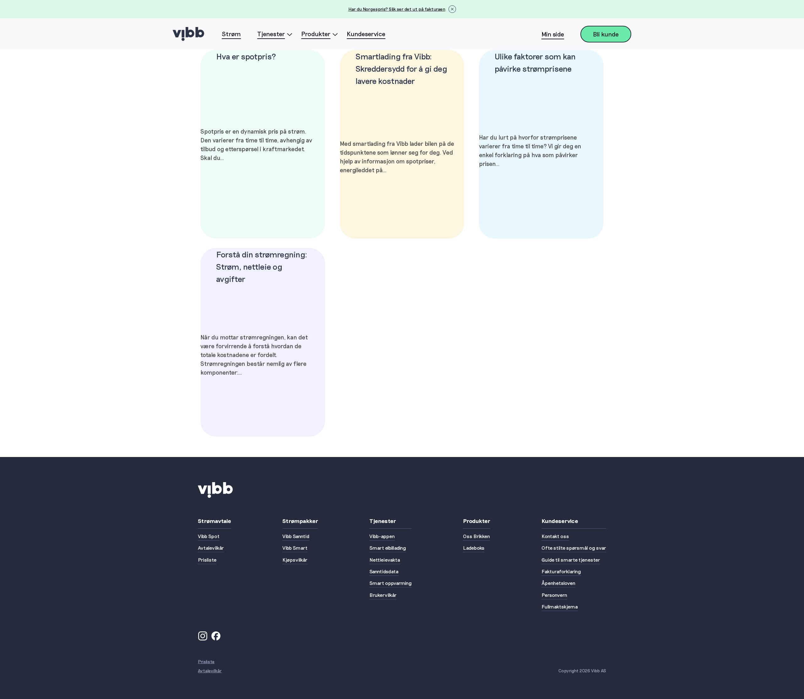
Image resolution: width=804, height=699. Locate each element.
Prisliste (206, 661)
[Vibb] (188, 34)
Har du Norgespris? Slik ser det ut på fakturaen (396, 9)
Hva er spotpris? (246, 56)
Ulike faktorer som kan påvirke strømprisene (535, 62)
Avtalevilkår (210, 670)
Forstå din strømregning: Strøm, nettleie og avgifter (261, 266)
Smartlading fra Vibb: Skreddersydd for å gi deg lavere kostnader (401, 68)
